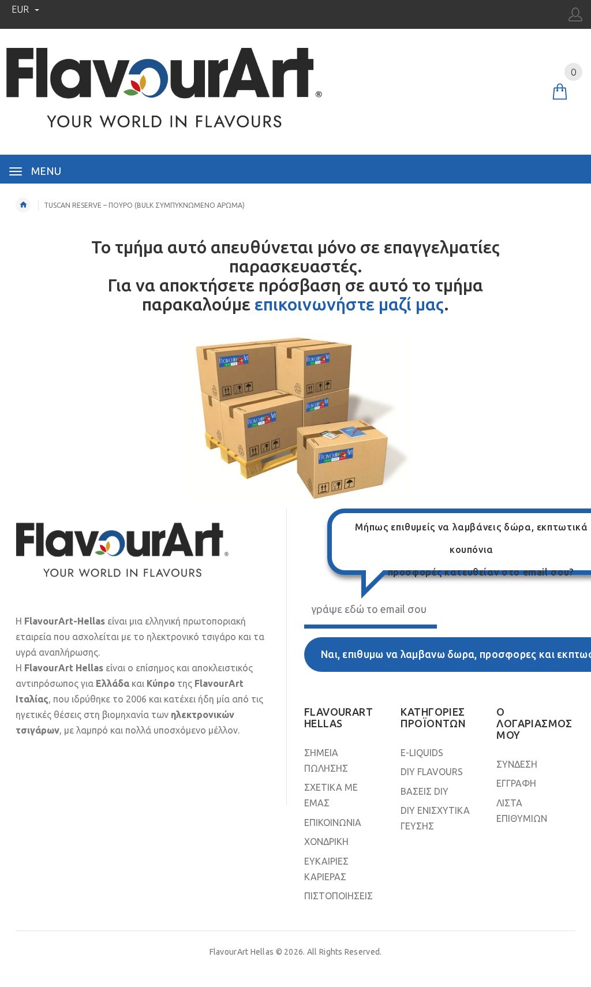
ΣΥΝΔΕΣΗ (516, 764)
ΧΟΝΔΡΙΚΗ (326, 841)
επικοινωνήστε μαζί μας (349, 304)
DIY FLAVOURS (432, 772)
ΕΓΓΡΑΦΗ (516, 783)
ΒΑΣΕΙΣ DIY (424, 791)
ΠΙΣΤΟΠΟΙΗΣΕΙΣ (338, 896)
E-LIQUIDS (422, 752)
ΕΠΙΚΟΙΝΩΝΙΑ (332, 822)
